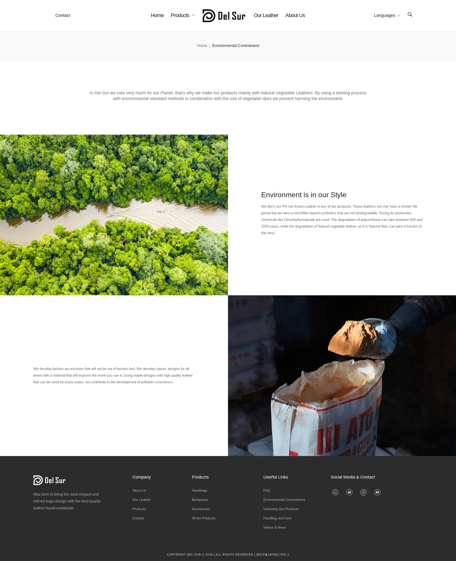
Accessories (201, 509)
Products (180, 15)
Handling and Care (277, 518)
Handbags (199, 490)
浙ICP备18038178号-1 (272, 554)
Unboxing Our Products (281, 509)
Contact (62, 15)
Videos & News (274, 527)
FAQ (266, 490)
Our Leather (266, 15)
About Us (295, 15)
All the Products (203, 518)
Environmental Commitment (284, 500)
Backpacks (200, 500)
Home (157, 15)
